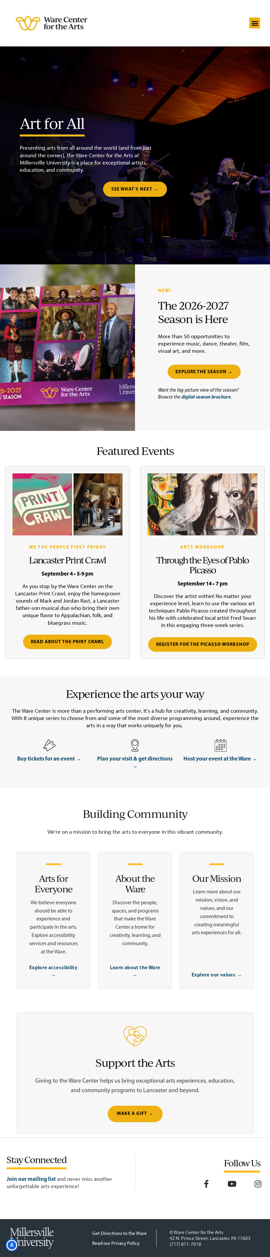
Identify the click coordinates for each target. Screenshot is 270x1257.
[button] (254, 22)
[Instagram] (257, 1184)
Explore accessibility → (53, 971)
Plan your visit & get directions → (135, 762)
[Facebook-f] (206, 1184)
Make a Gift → (135, 1113)
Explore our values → (217, 975)
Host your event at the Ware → (220, 758)
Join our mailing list (31, 1178)
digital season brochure (206, 397)
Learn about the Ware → (135, 971)
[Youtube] (232, 1184)
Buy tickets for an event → (49, 758)
